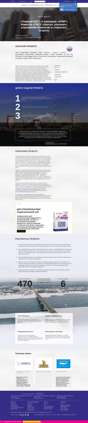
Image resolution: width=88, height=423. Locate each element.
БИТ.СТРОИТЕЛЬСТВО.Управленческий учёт (25, 191)
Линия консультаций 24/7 (48, 406)
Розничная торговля (31, 408)
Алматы (74, 1)
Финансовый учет (30, 410)
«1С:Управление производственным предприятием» (27, 189)
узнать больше (21, 231)
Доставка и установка (48, 408)
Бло (31, 1)
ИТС (45, 405)
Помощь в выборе (14, 405)
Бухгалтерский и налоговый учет (63, 98)
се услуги (46, 403)
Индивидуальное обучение (65, 405)
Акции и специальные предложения (17, 407)
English (13, 1)
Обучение (63, 402)
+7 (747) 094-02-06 (62, 398)
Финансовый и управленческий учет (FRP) (64, 104)
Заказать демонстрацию (48, 407)
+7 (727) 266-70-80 (39, 398)
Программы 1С (13, 403)
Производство (30, 405)
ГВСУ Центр (56, 67)
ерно (62, 9)
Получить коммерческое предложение (31, 421)
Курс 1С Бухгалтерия (64, 408)
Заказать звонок (40, 393)
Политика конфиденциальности (39, 414)
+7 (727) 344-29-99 (16, 398)
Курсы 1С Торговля (64, 410)
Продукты (13, 402)
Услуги (45, 402)
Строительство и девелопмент (61, 71)
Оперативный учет (60, 107)
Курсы (62, 403)
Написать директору (23, 1)
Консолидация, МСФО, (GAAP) (63, 100)
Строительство (58, 76)
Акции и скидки (63, 407)
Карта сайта (49, 414)
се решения (29, 403)
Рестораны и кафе (30, 407)
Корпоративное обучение (65, 406)
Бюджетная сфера (14, 408)
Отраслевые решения (15, 406)
